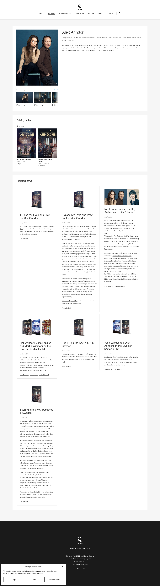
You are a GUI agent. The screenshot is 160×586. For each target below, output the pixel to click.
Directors (80, 13)
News (41, 13)
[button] (63, 567)
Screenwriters (65, 13)
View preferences (54, 580)
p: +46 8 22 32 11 (80, 561)
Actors (91, 13)
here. (41, 573)
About (100, 13)
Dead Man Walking (31, 365)
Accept (13, 580)
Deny (34, 580)
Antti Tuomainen (120, 286)
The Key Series (123, 228)
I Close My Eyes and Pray (70, 301)
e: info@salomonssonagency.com (80, 559)
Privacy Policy (80, 568)
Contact (111, 13)
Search (120, 13)
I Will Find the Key (36, 357)
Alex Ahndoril (24, 239)
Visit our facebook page (80, 564)
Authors (51, 13)
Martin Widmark (44, 375)
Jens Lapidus (34, 375)
